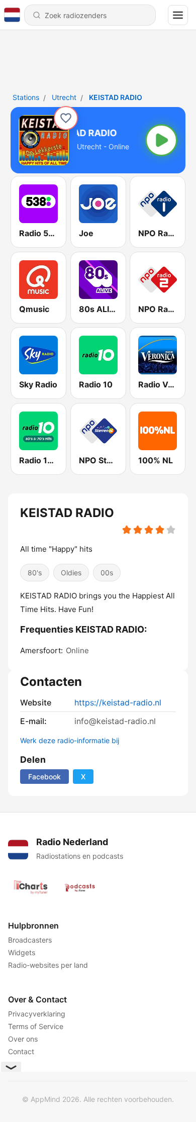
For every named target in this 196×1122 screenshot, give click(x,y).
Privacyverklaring (36, 1013)
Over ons (23, 1039)
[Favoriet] (66, 118)
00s (107, 572)
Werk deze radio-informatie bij (69, 740)
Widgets (21, 952)
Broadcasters (30, 940)
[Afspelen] (161, 140)
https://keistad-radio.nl (117, 702)
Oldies (71, 572)
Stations (26, 97)
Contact (21, 1051)
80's (35, 572)
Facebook (44, 776)
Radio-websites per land (48, 965)
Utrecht (64, 97)
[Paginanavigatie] (178, 15)
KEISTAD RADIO (115, 97)
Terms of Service (35, 1026)
